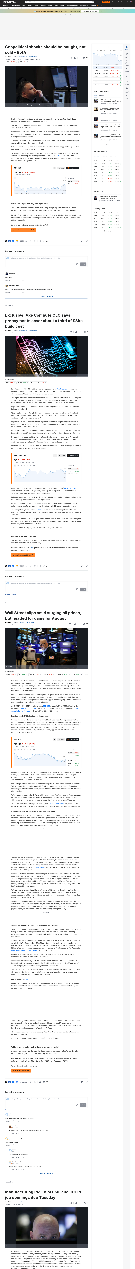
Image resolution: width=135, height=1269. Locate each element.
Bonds (111, 47)
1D (15, 178)
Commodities (25, 8)
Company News (79, 8)
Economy (53, 8)
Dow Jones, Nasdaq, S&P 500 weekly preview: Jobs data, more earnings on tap (110, 136)
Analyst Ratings (114, 8)
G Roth (14, 1126)
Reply (9, 280)
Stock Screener (84, 5)
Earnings (87, 8)
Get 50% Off (106, 1)
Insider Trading (70, 8)
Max (34, 178)
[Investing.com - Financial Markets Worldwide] (10, 2)
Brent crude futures (56, 804)
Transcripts (122, 8)
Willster (14, 1150)
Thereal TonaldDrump (15, 1138)
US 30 (95, 67)
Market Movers (99, 152)
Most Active (97, 156)
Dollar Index (97, 85)
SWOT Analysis (104, 8)
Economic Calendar (72, 5)
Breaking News (8, 8)
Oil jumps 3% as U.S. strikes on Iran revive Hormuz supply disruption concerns (109, 109)
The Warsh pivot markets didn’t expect (110, 118)
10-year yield (39, 867)
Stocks (117, 47)
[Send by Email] (40, 241)
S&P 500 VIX (97, 82)
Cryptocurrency (61, 8)
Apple (26, 979)
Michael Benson (13, 1114)
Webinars (97, 191)
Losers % (113, 156)
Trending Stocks (100, 209)
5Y (30, 178)
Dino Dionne (12, 273)
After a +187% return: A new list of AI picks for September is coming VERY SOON (110, 126)
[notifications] (127, 2)
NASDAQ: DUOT (70, 488)
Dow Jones (97, 73)
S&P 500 (60, 156)
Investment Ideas (95, 8)
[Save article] (75, 58)
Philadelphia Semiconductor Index (24, 950)
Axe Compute (62, 389)
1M (21, 178)
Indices (96, 47)
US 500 (96, 70)
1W (18, 178)
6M (24, 178)
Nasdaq (96, 79)
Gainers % (105, 156)
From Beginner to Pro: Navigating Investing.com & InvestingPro (108, 197)
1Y (27, 178)
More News (107, 144)
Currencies (18, 8)
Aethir (40, 510)
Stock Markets (33, 8)
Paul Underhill (16, 1162)
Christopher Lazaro (14, 285)
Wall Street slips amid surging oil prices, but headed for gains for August (110, 100)
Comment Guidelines (10, 269)
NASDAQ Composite (28, 708)
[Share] (71, 58)
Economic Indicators (44, 8)
